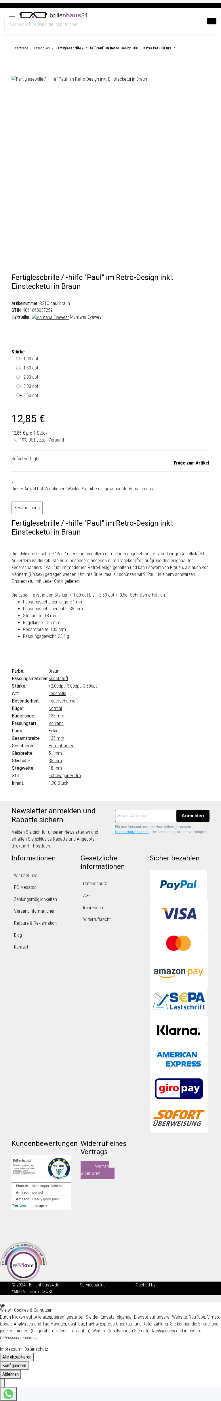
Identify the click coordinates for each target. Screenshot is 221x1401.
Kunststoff (58, 678)
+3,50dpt (89, 686)
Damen (67, 745)
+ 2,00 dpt (29, 377)
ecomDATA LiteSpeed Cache (183, 1285)
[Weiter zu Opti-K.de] (23, 1261)
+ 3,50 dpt (29, 395)
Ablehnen (10, 1374)
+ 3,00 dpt (29, 386)
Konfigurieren (14, 1365)
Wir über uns (25, 875)
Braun (54, 671)
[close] (16, 69)
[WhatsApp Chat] (8, 1394)
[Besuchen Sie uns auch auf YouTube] (16, 1227)
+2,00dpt (57, 686)
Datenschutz (95, 883)
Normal (55, 708)
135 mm (56, 716)
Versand (56, 440)
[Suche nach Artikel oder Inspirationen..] (211, 21)
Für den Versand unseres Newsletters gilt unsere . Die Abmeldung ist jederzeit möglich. (161, 829)
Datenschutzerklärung (132, 832)
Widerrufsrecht (97, 919)
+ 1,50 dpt (29, 368)
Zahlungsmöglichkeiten (35, 899)
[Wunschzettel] (209, 15)
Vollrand (56, 723)
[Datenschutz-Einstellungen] (2, 1383)
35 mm (55, 760)
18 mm (55, 768)
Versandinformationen (35, 911)
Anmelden (193, 815)
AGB (87, 895)
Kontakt (21, 947)
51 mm (55, 753)
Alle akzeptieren (16, 1357)
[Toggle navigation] (12, 15)
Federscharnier (63, 701)
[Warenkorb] (213, 15)
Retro (76, 775)
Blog (18, 935)
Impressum (93, 907)
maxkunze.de (121, 1285)
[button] (203, 15)
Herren (55, 745)
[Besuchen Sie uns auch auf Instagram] (16, 1233)
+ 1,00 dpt (29, 358)
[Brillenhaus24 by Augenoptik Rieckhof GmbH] (53, 14)
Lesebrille (57, 693)
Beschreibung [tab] (27, 507)
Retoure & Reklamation (35, 923)
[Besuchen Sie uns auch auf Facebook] (16, 1220)
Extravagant (60, 775)
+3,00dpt (73, 686)
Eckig (53, 731)
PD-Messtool (25, 887)
